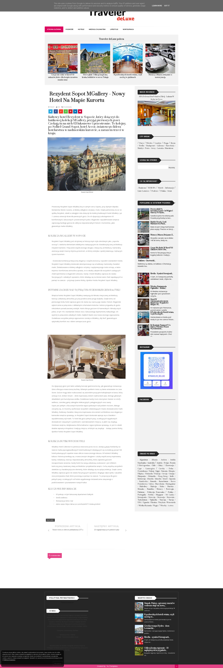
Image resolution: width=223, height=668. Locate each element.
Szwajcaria (142, 497)
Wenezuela (171, 502)
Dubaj (151, 471)
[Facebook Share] (56, 111)
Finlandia (149, 474)
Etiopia (171, 471)
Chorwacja (169, 465)
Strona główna (54, 29)
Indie (172, 476)
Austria (159, 463)
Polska (163, 191)
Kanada (153, 481)
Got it (167, 6)
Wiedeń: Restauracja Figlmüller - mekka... (158, 287)
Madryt (141, 148)
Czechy (162, 469)
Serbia (150, 495)
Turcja (171, 500)
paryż (141, 143)
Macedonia (159, 484)
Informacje (169, 188)
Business (142, 188)
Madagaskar (170, 484)
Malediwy (143, 486)
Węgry (155, 506)
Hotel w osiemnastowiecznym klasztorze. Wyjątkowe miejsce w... (159, 302)
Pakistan (141, 492)
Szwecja (152, 497)
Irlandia (150, 479)
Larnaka (160, 148)
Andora (164, 460)
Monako (141, 489)
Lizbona (160, 146)
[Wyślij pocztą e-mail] (80, 111)
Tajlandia (153, 500)
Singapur (159, 495)
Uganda (146, 502)
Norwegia (170, 489)
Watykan (161, 502)
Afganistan (143, 460)
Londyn (158, 143)
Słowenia (170, 497)
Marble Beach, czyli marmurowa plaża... (158, 223)
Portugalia (142, 495)
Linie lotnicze (143, 191)
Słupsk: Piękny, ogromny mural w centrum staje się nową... (159, 604)
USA (139, 502)
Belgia (166, 463)
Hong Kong (162, 476)
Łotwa (170, 506)
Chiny (160, 465)
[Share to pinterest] (70, 111)
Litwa (151, 484)
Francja (157, 474)
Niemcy (160, 489)
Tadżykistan (142, 500)
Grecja (164, 474)
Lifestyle (114, 29)
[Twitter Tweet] (50, 111)
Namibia (150, 489)
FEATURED (50, 520)
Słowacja (161, 497)
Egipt (158, 471)
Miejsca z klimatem (97, 29)
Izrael (165, 479)
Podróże (69, 29)
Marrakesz (169, 148)
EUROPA (151, 188)
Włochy (163, 506)
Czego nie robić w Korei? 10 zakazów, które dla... (161, 249)
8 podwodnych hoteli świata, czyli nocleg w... (162, 313)
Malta (162, 486)
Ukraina (153, 502)
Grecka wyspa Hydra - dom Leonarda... (156, 627)
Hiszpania (142, 476)
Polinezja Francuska (155, 492)
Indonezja (142, 479)
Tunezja (162, 500)
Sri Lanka (170, 495)
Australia (150, 463)
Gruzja (171, 474)
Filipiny (141, 474)
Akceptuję (57, 663)
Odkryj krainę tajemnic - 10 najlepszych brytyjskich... (156, 649)
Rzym (173, 143)
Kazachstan (163, 481)
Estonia (164, 471)
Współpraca (128, 29)
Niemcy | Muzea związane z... (162, 235)
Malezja (153, 486)
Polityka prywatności (67, 602)
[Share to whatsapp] (66, 111)
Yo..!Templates (112, 666)
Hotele (81, 29)
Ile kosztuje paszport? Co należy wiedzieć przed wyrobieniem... (160, 327)
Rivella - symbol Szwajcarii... (161, 273)
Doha (171, 469)
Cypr (140, 469)
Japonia (172, 479)
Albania (154, 460)
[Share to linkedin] (75, 111)
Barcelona (170, 146)
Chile (154, 465)
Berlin (141, 146)
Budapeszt (150, 146)
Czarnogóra (150, 469)
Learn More (157, 6)
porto (147, 148)
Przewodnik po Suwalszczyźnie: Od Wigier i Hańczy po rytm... (161, 211)
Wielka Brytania (145, 506)
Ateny (153, 148)
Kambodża (143, 481)
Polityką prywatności (9, 660)
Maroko (170, 486)
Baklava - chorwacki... (146, 261)
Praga (166, 143)
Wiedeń (149, 143)
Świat (169, 191)
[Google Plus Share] (61, 111)
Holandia (152, 476)
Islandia (158, 479)
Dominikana (142, 471)
